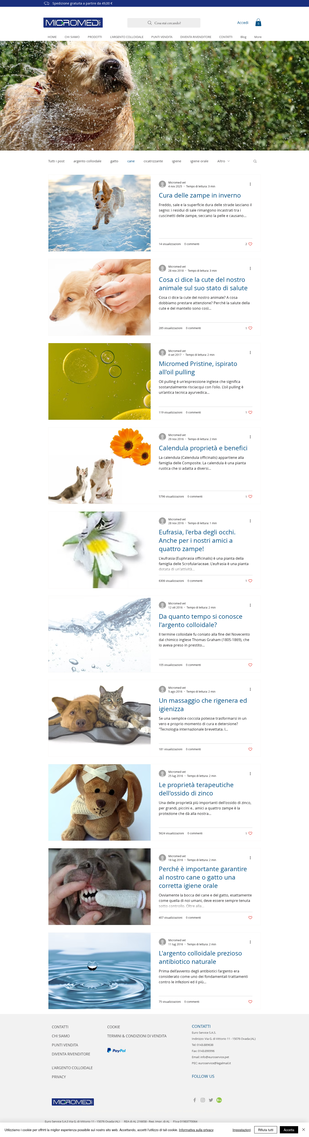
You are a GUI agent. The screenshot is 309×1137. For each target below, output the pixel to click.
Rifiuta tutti (265, 1130)
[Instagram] (203, 1100)
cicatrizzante (153, 161)
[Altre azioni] (251, 184)
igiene (176, 161)
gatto (114, 161)
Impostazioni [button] (242, 1130)
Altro (221, 161)
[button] (258, 22)
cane (131, 161)
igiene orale (199, 161)
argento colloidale (87, 161)
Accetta (289, 1130)
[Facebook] (194, 1100)
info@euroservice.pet (214, 1057)
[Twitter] (211, 1100)
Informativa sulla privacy (196, 1130)
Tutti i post (56, 161)
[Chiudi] (303, 1129)
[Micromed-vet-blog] (219, 1100)
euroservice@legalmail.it (214, 1063)
